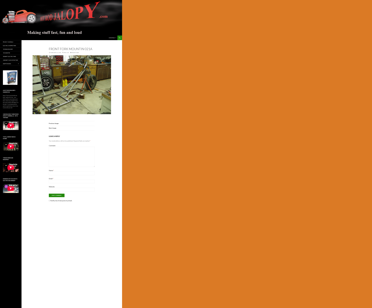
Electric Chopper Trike (9, 45)
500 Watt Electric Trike (9, 56)
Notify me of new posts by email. (61, 200)
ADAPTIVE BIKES (7, 63)
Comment (52, 145)
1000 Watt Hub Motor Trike (10, 60)
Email (51, 178)
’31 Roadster (6, 52)
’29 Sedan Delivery (8, 49)
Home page (112, 37)
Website (52, 187)
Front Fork (75, 52)
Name (51, 170)
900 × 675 (66, 52)
